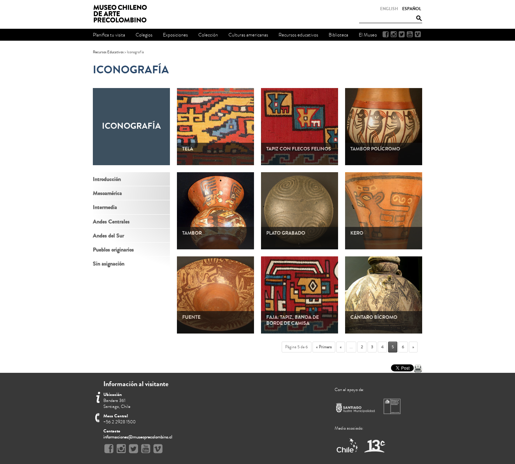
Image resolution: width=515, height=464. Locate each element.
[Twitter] (402, 34)
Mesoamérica (107, 193)
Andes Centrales (111, 221)
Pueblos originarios (113, 250)
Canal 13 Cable (375, 446)
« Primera (324, 347)
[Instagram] (394, 34)
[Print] (418, 368)
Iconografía (131, 70)
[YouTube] (410, 34)
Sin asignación (108, 264)
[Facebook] (386, 34)
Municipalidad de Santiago (356, 409)
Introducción (107, 179)
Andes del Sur (108, 235)
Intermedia (105, 207)
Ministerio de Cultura (393, 406)
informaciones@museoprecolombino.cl (137, 437)
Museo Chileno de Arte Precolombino (122, 14)
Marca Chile (348, 446)
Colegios (144, 35)
